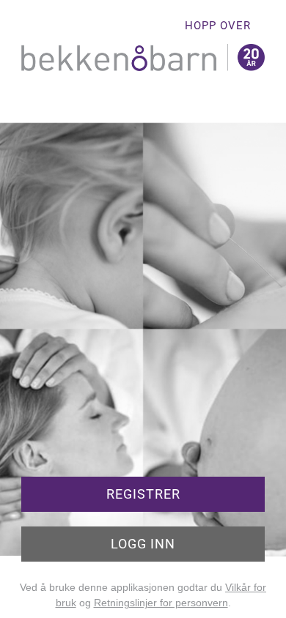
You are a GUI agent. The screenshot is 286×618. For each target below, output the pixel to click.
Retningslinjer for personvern (161, 602)
